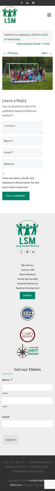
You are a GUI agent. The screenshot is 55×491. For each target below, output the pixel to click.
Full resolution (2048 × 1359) (33, 43)
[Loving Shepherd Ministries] (14, 15)
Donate (27, 295)
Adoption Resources (27, 283)
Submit (11, 439)
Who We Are (27, 265)
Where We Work (27, 274)
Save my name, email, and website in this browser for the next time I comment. (20, 183)
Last (4, 406)
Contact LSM (27, 270)
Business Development (27, 288)
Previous (10, 53)
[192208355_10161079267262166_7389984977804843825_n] (27, 73)
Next (47, 53)
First (5, 393)
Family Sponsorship (28, 279)
